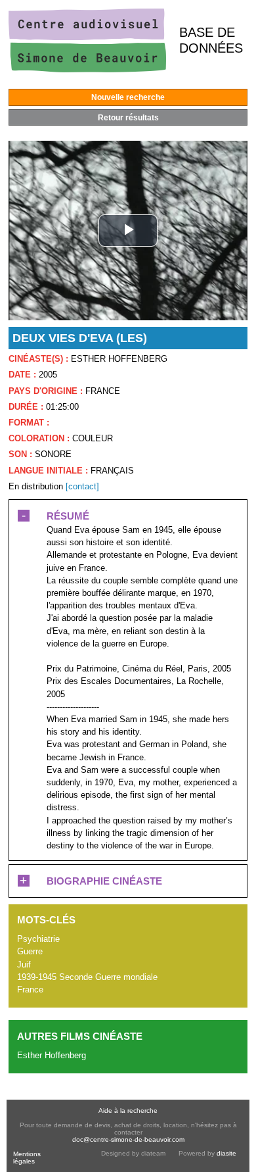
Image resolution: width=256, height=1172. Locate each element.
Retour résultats (128, 118)
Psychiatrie (38, 939)
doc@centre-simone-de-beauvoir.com (128, 1139)
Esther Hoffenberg (51, 1055)
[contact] (82, 486)
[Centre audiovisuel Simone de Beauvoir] (87, 69)
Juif (24, 964)
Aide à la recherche (128, 1110)
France (30, 989)
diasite (226, 1153)
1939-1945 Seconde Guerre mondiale (87, 977)
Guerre (30, 951)
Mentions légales (27, 1157)
